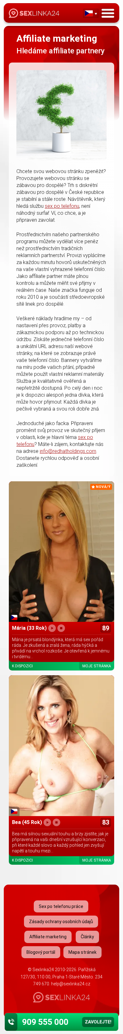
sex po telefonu (62, 206)
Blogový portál (40, 952)
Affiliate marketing (48, 936)
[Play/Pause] (52, 628)
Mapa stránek (82, 952)
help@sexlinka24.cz (70, 983)
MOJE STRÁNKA (96, 666)
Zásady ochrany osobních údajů (61, 921)
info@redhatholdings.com (68, 451)
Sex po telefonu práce (61, 906)
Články (87, 936)
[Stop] (61, 628)
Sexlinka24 (43, 969)
